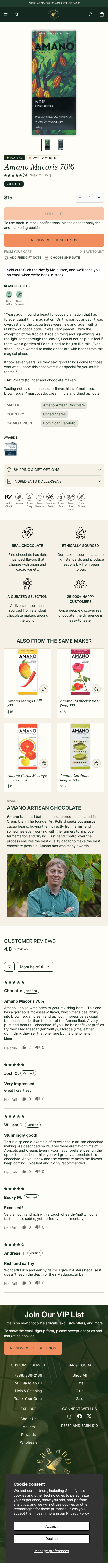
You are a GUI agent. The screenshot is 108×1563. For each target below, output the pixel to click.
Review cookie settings (54, 240)
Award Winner (44, 158)
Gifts (80, 1383)
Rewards (28, 1434)
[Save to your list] (80, 251)
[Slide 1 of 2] (47, 144)
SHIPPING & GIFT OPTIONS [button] (36, 469)
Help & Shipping (28, 1391)
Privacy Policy (77, 1513)
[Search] (16, 14)
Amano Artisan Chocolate (64, 405)
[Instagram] (70, 1416)
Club (80, 1391)
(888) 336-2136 (28, 1375)
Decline (51, 1538)
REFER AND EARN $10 (79, 1425)
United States (54, 414)
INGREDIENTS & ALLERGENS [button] (38, 481)
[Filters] (9, 967)
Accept (51, 1526)
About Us (28, 1419)
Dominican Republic (59, 423)
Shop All (80, 1375)
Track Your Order (28, 1398)
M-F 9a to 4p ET (28, 1383)
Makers (28, 1427)
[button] (13, 175)
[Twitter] (89, 1416)
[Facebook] (80, 1416)
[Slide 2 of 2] (60, 144)
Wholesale (28, 1442)
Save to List (94, 251)
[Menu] (6, 14)
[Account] (90, 14)
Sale (79, 1398)
